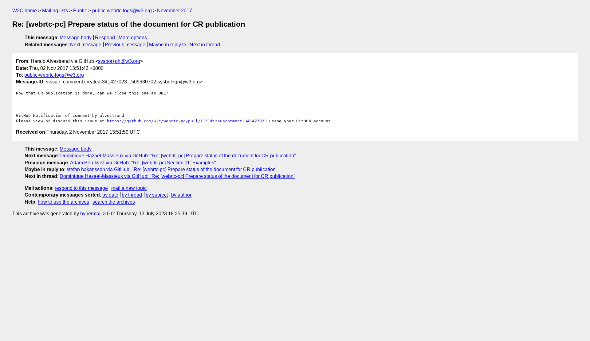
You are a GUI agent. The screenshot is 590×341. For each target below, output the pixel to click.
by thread (132, 194)
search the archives (113, 202)
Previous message (125, 44)
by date (110, 194)
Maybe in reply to (167, 44)
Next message (85, 44)
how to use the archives (63, 202)
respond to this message (81, 188)
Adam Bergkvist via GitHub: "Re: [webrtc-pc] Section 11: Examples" (143, 162)
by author (181, 194)
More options (133, 37)
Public (80, 10)
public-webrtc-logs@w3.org (122, 10)
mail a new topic (129, 188)
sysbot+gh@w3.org (119, 61)
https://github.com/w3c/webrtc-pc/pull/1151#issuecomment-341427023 (187, 121)
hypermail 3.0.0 (97, 213)
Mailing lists (55, 10)
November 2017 (174, 10)
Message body (76, 37)
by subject (157, 194)
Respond (105, 37)
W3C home (24, 10)
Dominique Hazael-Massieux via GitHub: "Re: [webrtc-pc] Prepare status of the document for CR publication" (178, 155)
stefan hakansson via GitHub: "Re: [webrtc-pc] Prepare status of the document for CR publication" (172, 169)
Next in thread (205, 44)
